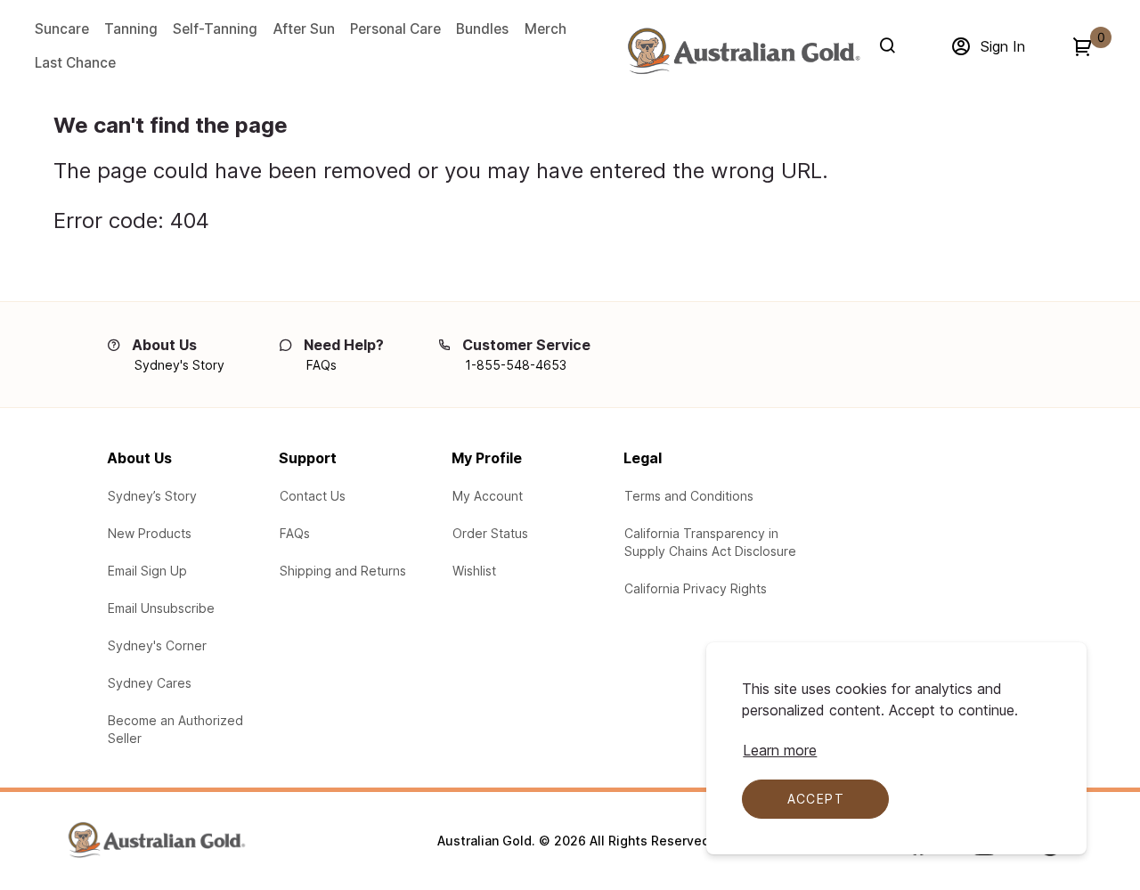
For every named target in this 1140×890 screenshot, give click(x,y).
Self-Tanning (215, 28)
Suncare (62, 28)
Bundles (482, 28)
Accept (815, 798)
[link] (1097, 768)
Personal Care (395, 28)
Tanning (131, 28)
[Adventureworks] (742, 51)
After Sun (304, 28)
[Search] (891, 45)
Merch (545, 28)
